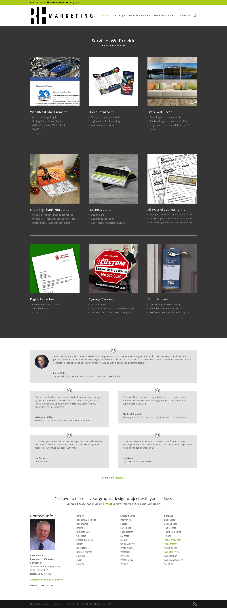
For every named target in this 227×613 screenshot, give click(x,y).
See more (37, 133)
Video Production (172, 539)
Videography (170, 543)
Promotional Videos (139, 15)
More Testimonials (164, 15)
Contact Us (185, 15)
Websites (168, 551)
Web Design (118, 15)
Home (105, 15)
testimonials (118, 477)
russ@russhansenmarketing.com (46, 579)
